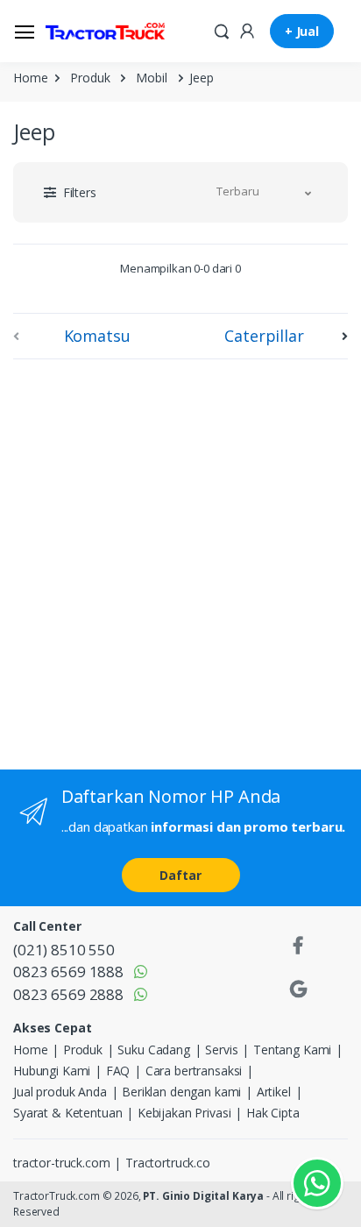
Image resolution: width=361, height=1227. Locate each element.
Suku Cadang (153, 1049)
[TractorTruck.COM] (105, 31)
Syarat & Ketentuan (67, 1112)
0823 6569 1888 (68, 971)
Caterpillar (263, 335)
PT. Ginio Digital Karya (203, 1195)
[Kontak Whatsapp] (317, 1183)
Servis (221, 1049)
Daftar (180, 875)
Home (30, 77)
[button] (221, 30)
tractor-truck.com (61, 1162)
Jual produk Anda (60, 1091)
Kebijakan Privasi (184, 1112)
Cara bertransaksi (194, 1070)
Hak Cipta (273, 1112)
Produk (90, 77)
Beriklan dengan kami (181, 1091)
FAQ (118, 1070)
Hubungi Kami (51, 1070)
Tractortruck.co (167, 1162)
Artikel (274, 1091)
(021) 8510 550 (64, 950)
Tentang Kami (292, 1049)
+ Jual (302, 31)
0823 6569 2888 (68, 994)
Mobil (151, 77)
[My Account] (247, 30)
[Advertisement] (180, 560)
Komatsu (97, 335)
